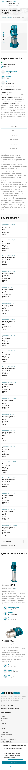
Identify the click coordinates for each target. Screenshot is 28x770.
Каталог (9, 15)
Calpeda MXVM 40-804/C (9, 478)
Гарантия (3, 723)
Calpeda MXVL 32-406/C (8, 351)
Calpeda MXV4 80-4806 (8, 335)
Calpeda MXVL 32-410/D (9, 509)
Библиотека (4, 718)
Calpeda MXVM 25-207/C (9, 462)
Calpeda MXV (10, 17)
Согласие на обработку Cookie (15, 759)
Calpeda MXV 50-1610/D (9, 256)
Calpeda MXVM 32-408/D (9, 493)
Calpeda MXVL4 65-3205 (9, 446)
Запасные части (5, 737)
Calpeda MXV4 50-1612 (8, 319)
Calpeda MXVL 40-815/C (8, 367)
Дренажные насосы (6, 734)
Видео (3, 721)
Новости (3, 716)
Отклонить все (14, 766)
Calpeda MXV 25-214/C (8, 224)
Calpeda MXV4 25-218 (8, 287)
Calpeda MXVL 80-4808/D (9, 398)
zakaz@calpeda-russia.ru (14, 5)
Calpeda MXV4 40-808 (8, 303)
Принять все (14, 762)
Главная (4, 15)
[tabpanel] (14, 36)
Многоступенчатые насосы (8, 739)
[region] (14, 756)
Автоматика (4, 732)
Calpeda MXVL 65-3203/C (9, 382)
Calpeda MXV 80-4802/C (8, 271)
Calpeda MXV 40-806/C (8, 240)
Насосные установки (7, 741)
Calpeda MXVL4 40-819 (8, 430)
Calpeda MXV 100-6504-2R (9, 525)
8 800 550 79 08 (14, 3)
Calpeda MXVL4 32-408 (8, 414)
